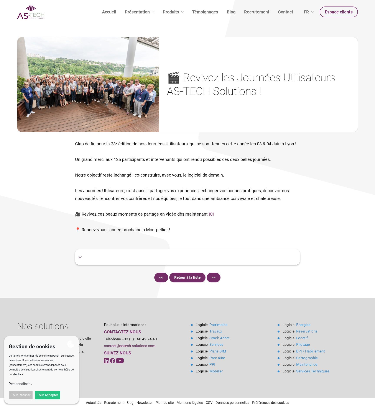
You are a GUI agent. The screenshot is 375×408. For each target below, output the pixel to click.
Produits (171, 12)
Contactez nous (122, 331)
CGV (209, 403)
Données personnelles (232, 403)
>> (213, 277)
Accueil (109, 12)
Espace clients (339, 12)
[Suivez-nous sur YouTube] (113, 360)
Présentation (138, 12)
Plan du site (165, 403)
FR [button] (311, 12)
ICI (211, 214)
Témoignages (205, 12)
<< (161, 277)
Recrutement (256, 12)
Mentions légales (190, 403)
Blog (231, 12)
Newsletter (145, 403)
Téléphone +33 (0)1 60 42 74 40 (130, 339)
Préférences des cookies (270, 403)
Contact (285, 12)
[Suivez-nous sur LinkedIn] (107, 360)
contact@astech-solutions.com (129, 346)
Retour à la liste (187, 277)
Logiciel (211, 325)
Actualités (93, 403)
